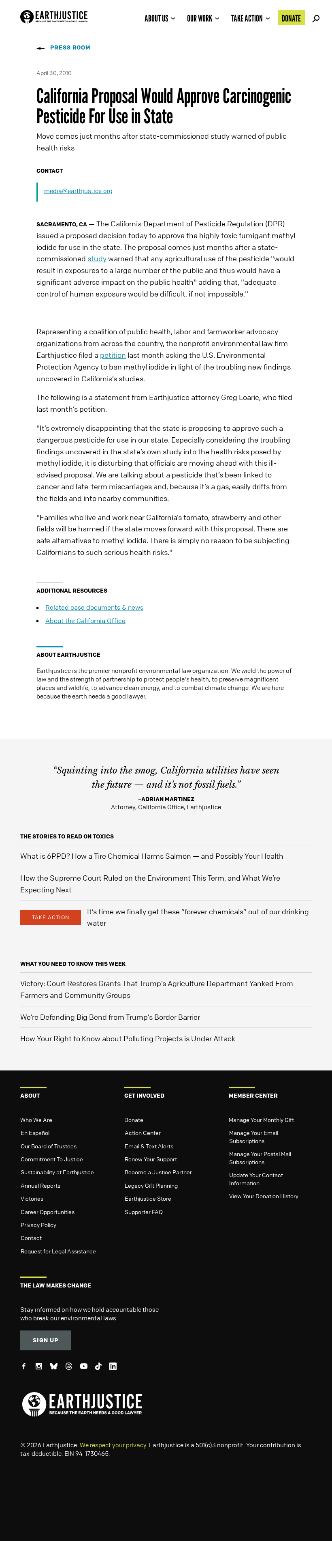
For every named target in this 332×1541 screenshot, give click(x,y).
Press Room (70, 47)
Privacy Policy (38, 1224)
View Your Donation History (263, 1195)
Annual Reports (40, 1185)
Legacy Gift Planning (151, 1185)
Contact (31, 1237)
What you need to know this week (73, 963)
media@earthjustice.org (78, 191)
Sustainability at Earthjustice (57, 1172)
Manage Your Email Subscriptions (253, 1136)
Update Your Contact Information (256, 1178)
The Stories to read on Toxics (67, 836)
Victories (32, 1198)
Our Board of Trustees (49, 1146)
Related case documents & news (94, 607)
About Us (156, 18)
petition (113, 354)
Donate (291, 18)
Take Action (247, 18)
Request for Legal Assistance (58, 1251)
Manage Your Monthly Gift (261, 1119)
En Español (35, 1132)
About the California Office (85, 621)
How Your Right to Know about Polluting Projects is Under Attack (127, 1038)
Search (314, 17)
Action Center (143, 1132)
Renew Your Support (151, 1159)
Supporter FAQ (144, 1211)
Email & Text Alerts (149, 1146)
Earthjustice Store (148, 1198)
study (96, 258)
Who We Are (36, 1119)
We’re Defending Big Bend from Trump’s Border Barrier (110, 1016)
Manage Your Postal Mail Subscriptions (260, 1157)
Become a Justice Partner (158, 1172)
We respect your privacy (113, 1445)
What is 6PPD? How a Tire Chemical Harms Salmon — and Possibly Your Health (151, 855)
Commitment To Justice (52, 1159)
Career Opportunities (47, 1211)
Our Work (199, 18)
